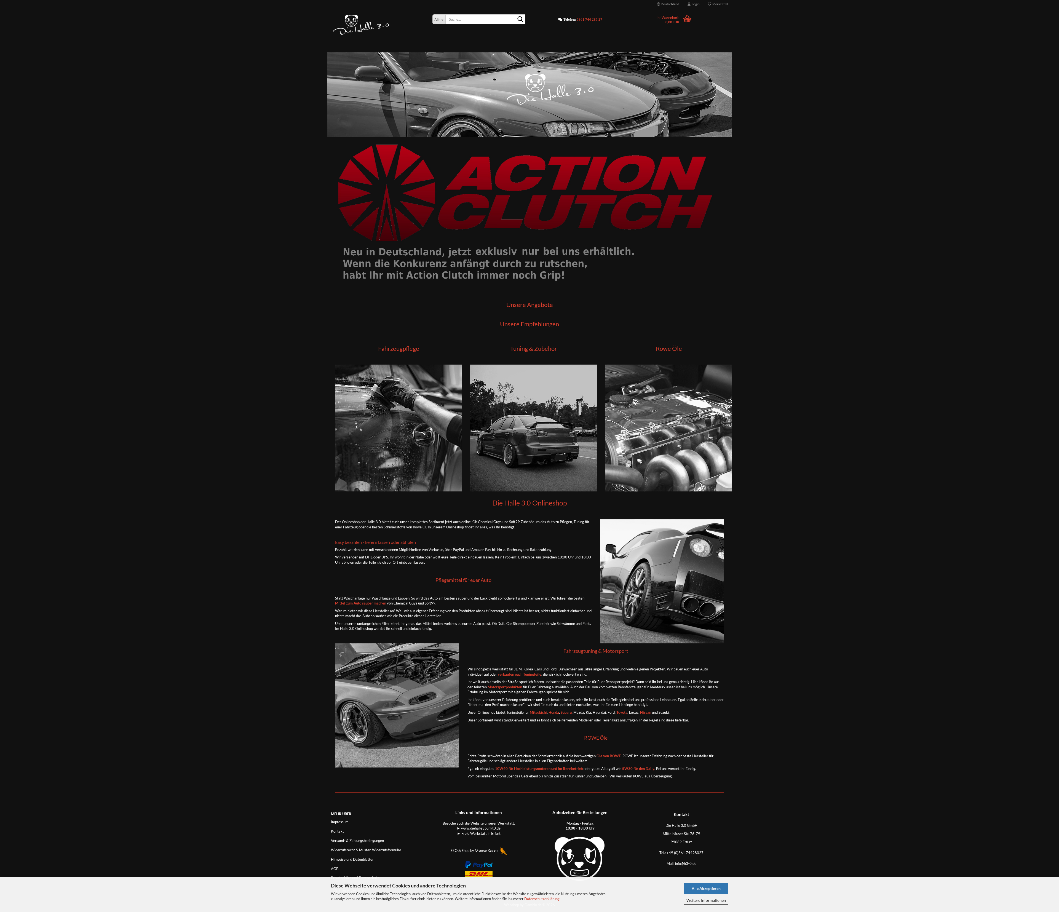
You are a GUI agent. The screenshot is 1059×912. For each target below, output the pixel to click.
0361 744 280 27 (589, 19)
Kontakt (337, 831)
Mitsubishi (538, 712)
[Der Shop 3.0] (377, 24)
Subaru (566, 712)
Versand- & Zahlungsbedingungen (357, 840)
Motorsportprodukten (505, 687)
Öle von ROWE (609, 756)
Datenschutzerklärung (542, 899)
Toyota (621, 712)
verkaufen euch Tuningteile (519, 674)
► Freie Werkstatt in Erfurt (479, 833)
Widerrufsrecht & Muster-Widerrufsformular (366, 850)
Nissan (645, 712)
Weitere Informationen (706, 900)
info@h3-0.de (685, 863)
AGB (334, 868)
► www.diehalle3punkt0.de (479, 828)
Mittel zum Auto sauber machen (360, 603)
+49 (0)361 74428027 (685, 853)
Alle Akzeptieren (706, 888)
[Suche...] (520, 20)
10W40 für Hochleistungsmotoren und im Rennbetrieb (539, 768)
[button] (668, 4)
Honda (554, 712)
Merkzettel (719, 4)
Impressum (340, 822)
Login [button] (695, 4)
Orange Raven (486, 850)
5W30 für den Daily (638, 768)
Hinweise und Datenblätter (352, 859)
